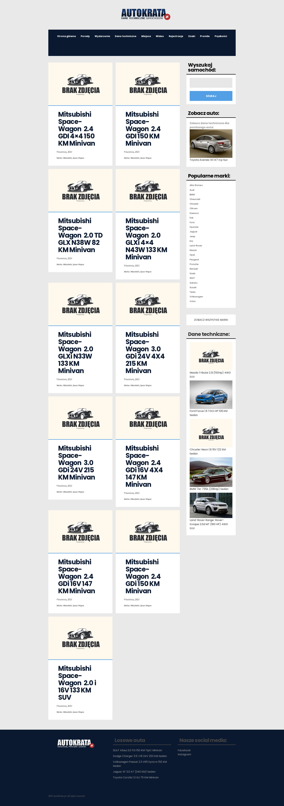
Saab (192, 273)
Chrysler (194, 203)
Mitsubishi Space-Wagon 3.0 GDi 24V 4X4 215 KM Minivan (146, 352)
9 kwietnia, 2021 (64, 151)
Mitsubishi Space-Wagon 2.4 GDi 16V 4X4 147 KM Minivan (145, 466)
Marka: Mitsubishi (64, 158)
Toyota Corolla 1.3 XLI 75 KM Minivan (136, 777)
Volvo (193, 301)
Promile (205, 36)
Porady (85, 36)
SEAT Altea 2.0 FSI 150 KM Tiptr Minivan (137, 750)
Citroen (194, 208)
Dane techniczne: (209, 334)
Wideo (160, 36)
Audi (192, 190)
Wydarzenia (102, 36)
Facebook (184, 750)
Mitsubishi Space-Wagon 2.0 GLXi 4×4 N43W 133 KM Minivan (147, 239)
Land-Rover (196, 245)
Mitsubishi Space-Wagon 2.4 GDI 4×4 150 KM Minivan (77, 129)
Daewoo (194, 213)
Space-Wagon (78, 158)
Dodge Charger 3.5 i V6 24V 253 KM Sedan (140, 756)
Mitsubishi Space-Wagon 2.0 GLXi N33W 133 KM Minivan (76, 352)
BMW (192, 194)
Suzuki (193, 287)
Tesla (192, 292)
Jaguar (193, 231)
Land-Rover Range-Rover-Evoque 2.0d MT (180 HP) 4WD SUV (209, 524)
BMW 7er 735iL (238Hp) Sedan (209, 489)
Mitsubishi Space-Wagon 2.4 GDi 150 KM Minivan (144, 576)
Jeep (192, 236)
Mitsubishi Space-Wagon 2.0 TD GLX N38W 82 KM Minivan (81, 235)
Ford (192, 222)
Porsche (194, 264)
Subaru (193, 282)
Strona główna (66, 36)
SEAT (192, 278)
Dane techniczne (125, 36)
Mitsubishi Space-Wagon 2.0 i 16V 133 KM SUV (77, 683)
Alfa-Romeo (196, 185)
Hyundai (194, 227)
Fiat (191, 217)
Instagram (184, 754)
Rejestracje (176, 36)
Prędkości (221, 36)
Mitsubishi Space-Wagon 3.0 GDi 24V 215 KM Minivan (76, 463)
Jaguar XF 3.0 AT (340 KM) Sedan (134, 772)
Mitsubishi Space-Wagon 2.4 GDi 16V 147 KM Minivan (76, 576)
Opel (192, 254)
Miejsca (146, 36)
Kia (191, 241)
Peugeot (194, 259)
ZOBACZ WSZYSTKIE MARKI (211, 320)
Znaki (191, 36)
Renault (194, 268)
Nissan (193, 250)
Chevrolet (195, 199)
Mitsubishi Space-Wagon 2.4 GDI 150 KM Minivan (144, 129)
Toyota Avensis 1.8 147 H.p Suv (209, 160)
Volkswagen (196, 296)
